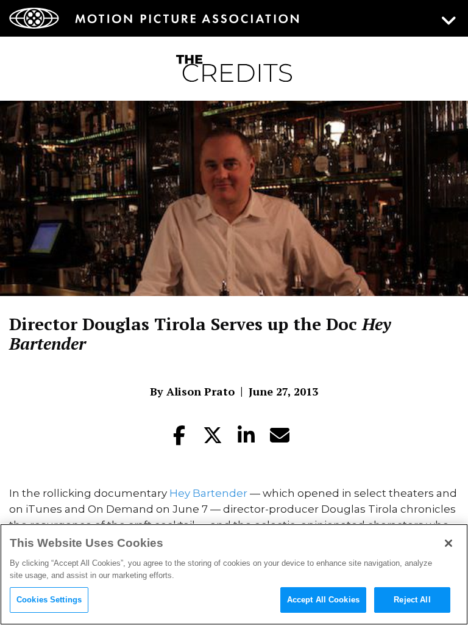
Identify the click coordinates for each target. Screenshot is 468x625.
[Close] (448, 543)
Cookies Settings (49, 599)
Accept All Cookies (323, 599)
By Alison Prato (192, 391)
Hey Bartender (208, 493)
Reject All (412, 599)
